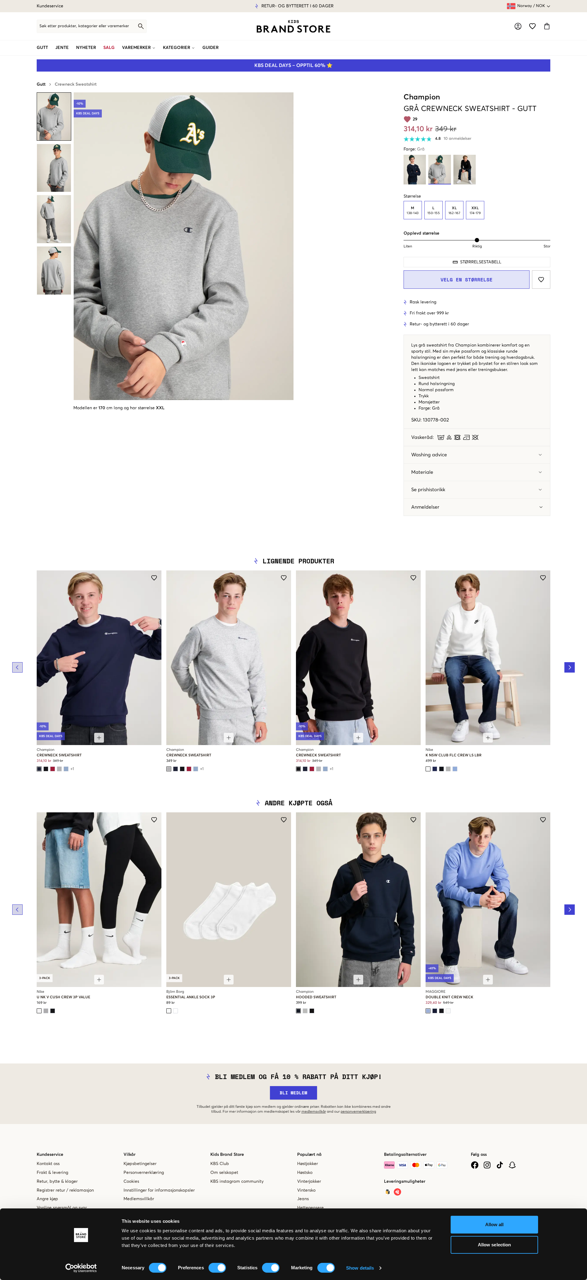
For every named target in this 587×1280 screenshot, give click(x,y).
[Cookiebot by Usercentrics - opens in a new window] (81, 1268)
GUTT (42, 48)
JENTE (62, 48)
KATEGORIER (176, 48)
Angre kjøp (47, 1199)
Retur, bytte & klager (57, 1181)
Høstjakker (307, 1164)
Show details (360, 1268)
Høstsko (304, 1173)
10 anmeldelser (457, 139)
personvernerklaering (358, 1112)
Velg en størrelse (467, 279)
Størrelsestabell (480, 262)
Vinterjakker (309, 1181)
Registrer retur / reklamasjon (65, 1190)
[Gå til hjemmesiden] (293, 26)
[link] (293, 26)
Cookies (131, 1181)
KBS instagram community (237, 1181)
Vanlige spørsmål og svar (62, 1208)
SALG (109, 48)
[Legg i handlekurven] (99, 738)
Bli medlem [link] (293, 1092)
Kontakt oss (48, 1164)
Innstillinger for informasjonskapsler (159, 1190)
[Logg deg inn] (518, 26)
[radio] (413, 210)
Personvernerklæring (144, 1173)
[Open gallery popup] (184, 246)
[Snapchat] (512, 1165)
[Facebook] (474, 1165)
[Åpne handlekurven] (546, 26)
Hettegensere (310, 1208)
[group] (477, 210)
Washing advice (429, 454)
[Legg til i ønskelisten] (541, 279)
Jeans (303, 1199)
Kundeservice (50, 6)
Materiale (422, 472)
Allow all (494, 1224)
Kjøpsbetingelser (140, 1164)
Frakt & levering (52, 1173)
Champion (422, 97)
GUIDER (210, 48)
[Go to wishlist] (532, 26)
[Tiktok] (500, 1165)
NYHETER (86, 48)
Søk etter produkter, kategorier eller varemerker (84, 26)
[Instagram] (487, 1165)
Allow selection (494, 1244)
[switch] (217, 1268)
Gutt (41, 84)
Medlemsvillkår (139, 1199)
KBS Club (219, 1164)
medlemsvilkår (313, 1112)
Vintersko (306, 1190)
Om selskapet (224, 1173)
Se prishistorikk (428, 489)
